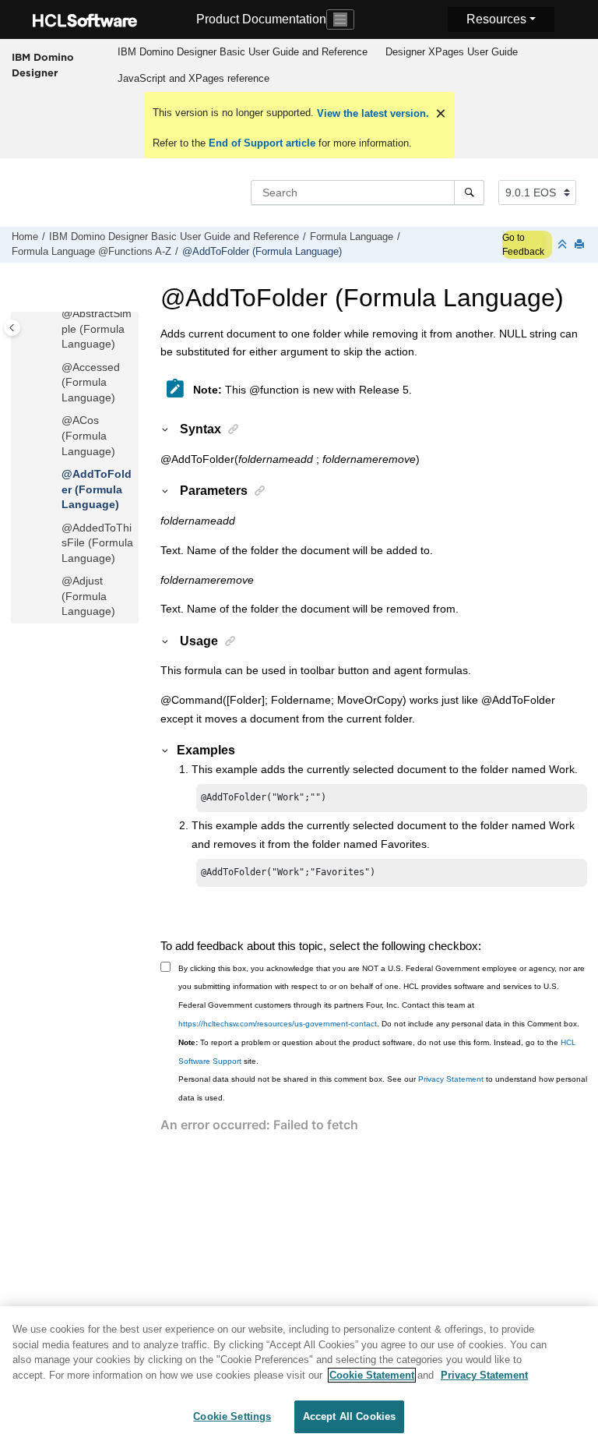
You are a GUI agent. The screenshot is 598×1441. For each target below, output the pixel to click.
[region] (299, 1373)
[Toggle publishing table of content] (12, 328)
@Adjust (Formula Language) (88, 595)
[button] (55, 314)
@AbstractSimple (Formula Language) (97, 328)
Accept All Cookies (349, 1416)
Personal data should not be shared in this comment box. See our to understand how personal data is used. (382, 1088)
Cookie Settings (232, 1416)
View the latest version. (371, 113)
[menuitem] (242, 52)
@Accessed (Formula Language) (91, 382)
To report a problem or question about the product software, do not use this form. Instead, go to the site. (377, 1051)
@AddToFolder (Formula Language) (262, 251)
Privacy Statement (451, 1079)
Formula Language (351, 236)
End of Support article (262, 143)
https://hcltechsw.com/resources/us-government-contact (277, 1023)
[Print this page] (580, 245)
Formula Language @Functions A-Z (91, 251)
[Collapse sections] (563, 245)
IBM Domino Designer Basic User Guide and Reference (243, 52)
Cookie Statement (371, 1375)
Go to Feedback (523, 244)
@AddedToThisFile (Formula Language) (97, 542)
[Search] (469, 192)
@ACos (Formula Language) (88, 435)
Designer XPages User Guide (451, 52)
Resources (496, 19)
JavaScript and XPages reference (193, 78)
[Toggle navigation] (340, 19)
